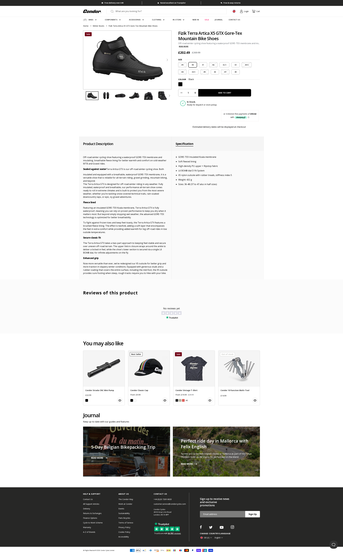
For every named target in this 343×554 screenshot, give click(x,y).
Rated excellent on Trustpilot (173, 3)
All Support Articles (91, 504)
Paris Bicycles (124, 518)
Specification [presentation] (184, 144)
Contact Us (88, 499)
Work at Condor (125, 504)
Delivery (86, 508)
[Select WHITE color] (135, 400)
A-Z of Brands (89, 532)
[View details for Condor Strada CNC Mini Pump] (104, 378)
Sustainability (124, 513)
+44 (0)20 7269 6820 (163, 499)
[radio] (182, 64)
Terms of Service (125, 522)
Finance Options (90, 518)
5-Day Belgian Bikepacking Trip (123, 447)
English (218, 537)
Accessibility (123, 536)
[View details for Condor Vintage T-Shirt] (194, 378)
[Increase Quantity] (195, 92)
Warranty (87, 527)
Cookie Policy (124, 532)
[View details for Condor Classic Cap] (149, 378)
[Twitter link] (211, 527)
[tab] (127, 60)
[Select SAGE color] (180, 400)
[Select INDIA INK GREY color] (177, 400)
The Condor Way (125, 499)
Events (121, 508)
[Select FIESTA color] (183, 400)
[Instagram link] (232, 527)
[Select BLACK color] (86, 400)
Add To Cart (224, 92)
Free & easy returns (232, 3)
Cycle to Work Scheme (93, 522)
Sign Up (253, 514)
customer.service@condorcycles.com (170, 504)
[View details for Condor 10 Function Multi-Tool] (239, 378)
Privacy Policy (124, 527)
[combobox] (169, 11)
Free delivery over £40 (114, 3)
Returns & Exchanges (92, 513)
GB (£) (207, 537)
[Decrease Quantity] (181, 92)
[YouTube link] (222, 527)
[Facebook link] (201, 527)
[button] (167, 60)
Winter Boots (99, 26)
